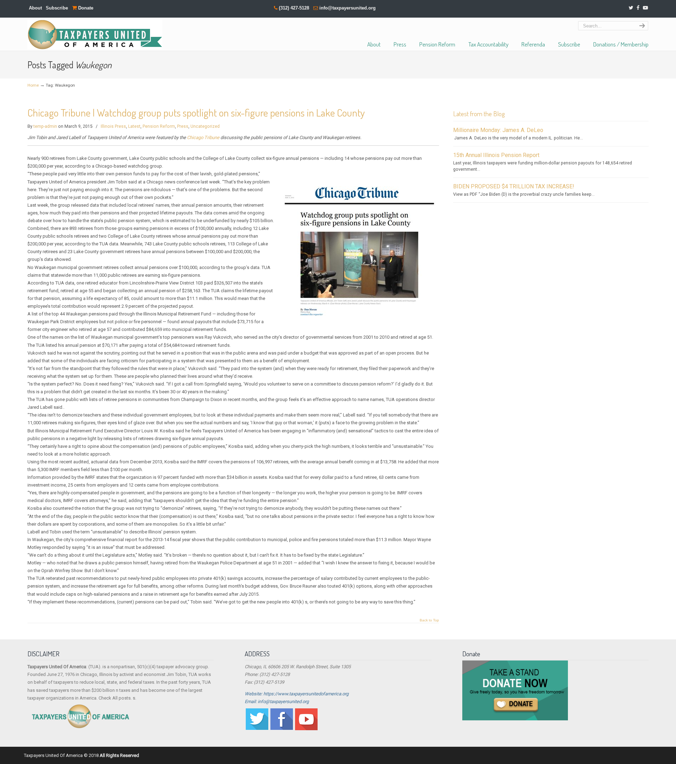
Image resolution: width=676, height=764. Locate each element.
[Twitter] (630, 8)
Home (33, 85)
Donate (85, 8)
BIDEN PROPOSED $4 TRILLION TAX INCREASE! (513, 186)
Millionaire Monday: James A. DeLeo (498, 130)
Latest (134, 126)
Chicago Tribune (203, 137)
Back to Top (429, 620)
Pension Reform (159, 126)
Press (182, 126)
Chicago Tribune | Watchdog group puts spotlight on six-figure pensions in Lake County (196, 112)
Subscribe (57, 8)
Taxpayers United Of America (94, 35)
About (35, 8)
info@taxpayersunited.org (347, 8)
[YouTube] (645, 8)
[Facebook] (638, 8)
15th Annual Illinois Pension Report (496, 155)
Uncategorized (205, 126)
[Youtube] (306, 728)
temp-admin (45, 126)
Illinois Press (113, 126)
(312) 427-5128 (294, 8)
